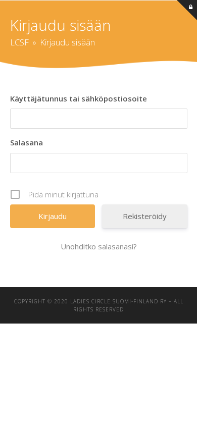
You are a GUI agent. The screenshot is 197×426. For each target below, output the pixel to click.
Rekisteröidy (145, 216)
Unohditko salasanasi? (99, 246)
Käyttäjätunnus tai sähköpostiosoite (78, 98)
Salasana (26, 142)
